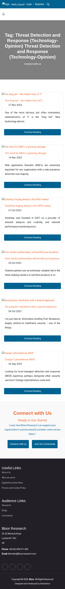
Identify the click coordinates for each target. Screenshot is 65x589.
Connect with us (32, 63)
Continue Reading (32, 132)
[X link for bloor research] (5, 567)
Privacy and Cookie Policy (14, 488)
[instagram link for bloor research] (20, 567)
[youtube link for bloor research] (27, 567)
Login (29, 4)
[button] (48, 6)
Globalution (45, 583)
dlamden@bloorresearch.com (22, 554)
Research (6, 505)
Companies (7, 516)
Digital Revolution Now (12, 483)
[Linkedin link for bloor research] (12, 567)
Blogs (4, 510)
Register (39, 4)
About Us (6, 472)
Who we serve (8, 477)
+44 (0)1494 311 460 (18, 549)
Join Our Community (44, 444)
